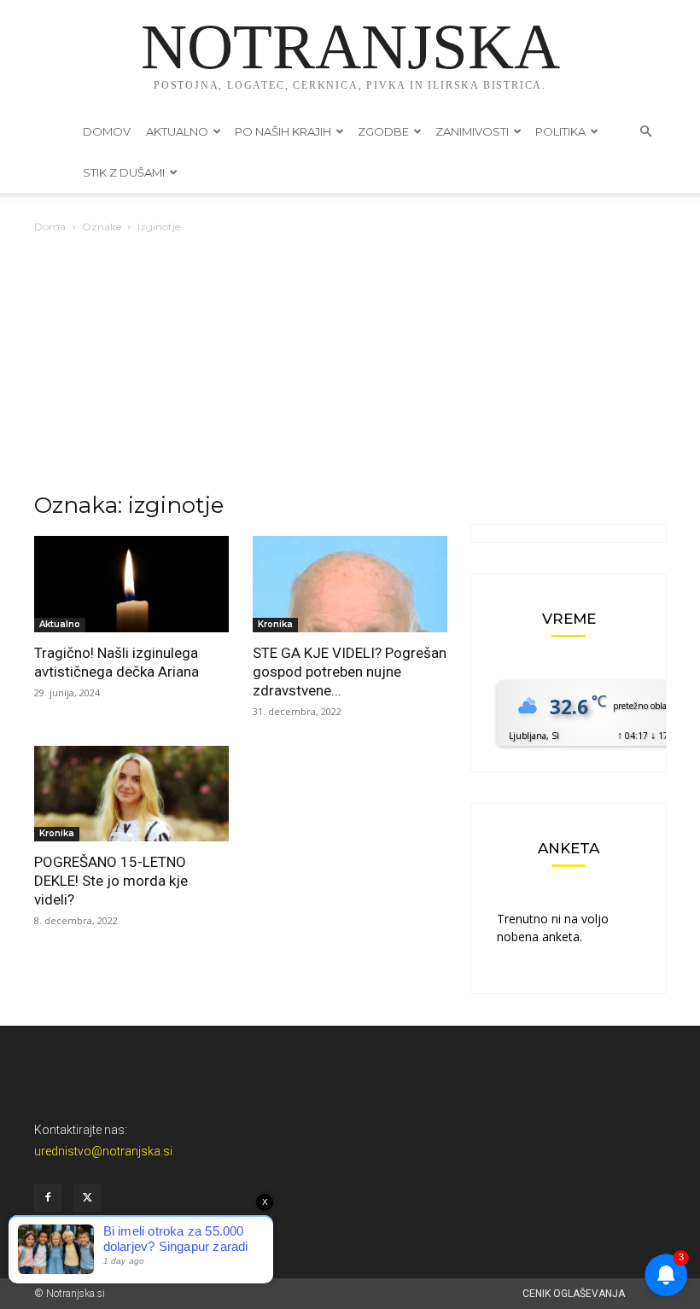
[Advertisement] (350, 364)
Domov (107, 131)
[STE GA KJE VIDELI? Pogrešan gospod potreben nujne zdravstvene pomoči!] (350, 584)
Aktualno (177, 131)
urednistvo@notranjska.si (103, 1151)
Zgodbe (383, 131)
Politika (560, 131)
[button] (645, 132)
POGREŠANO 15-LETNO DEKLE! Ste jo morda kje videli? (111, 880)
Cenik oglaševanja (573, 1294)
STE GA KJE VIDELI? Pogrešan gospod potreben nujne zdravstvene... (349, 671)
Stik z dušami (124, 172)
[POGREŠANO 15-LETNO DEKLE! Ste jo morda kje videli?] (131, 794)
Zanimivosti (472, 131)
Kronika (275, 624)
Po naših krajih (283, 131)
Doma (50, 226)
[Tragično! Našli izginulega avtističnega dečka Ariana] (131, 584)
